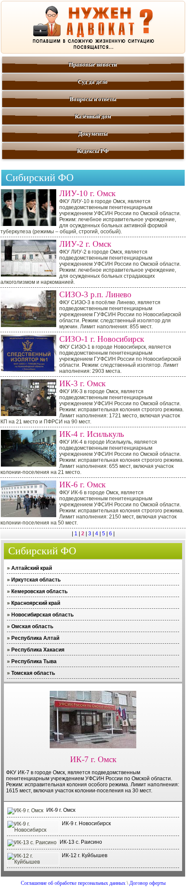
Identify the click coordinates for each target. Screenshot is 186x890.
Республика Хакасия (37, 650)
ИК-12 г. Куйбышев (84, 855)
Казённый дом (93, 116)
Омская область (32, 626)
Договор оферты (147, 883)
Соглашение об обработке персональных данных (73, 883)
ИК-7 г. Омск (93, 759)
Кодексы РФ (93, 151)
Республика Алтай (35, 638)
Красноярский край (35, 603)
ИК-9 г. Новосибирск (86, 823)
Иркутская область (36, 580)
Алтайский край (31, 568)
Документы (93, 133)
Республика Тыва (34, 661)
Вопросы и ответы (93, 99)
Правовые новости (93, 64)
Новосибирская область (42, 615)
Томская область (33, 673)
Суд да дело (93, 82)
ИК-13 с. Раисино (81, 842)
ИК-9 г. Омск (60, 810)
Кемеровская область (39, 591)
